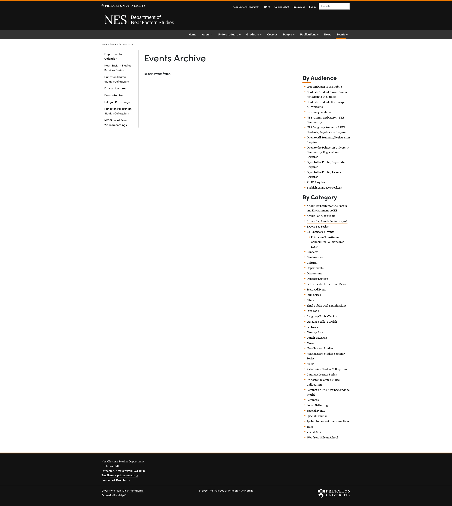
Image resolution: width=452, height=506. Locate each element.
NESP (310, 364)
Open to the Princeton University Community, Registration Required (328, 152)
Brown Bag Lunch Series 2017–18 (327, 221)
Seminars (313, 400)
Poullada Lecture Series (322, 374)
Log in (312, 6)
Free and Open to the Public (324, 86)
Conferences (315, 257)
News (327, 34)
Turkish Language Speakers (324, 187)
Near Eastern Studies (320, 348)
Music (310, 343)
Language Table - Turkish (322, 316)
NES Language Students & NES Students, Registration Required (327, 129)
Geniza (280, 6)
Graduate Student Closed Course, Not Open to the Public (327, 94)
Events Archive (113, 95)
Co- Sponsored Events (320, 232)
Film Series (314, 295)
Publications (308, 34)
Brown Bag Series (318, 226)
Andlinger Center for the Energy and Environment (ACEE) (327, 208)
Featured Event (316, 289)
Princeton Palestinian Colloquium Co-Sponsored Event (327, 242)
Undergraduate (228, 34)
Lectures (312, 327)
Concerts (312, 252)
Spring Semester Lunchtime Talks (328, 421)
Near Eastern (245, 6)
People (287, 34)
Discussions (314, 273)
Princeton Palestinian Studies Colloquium (118, 111)
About (206, 34)
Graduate (252, 34)
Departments (315, 268)
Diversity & (121, 490)
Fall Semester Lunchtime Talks (326, 284)
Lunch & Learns (317, 337)
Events (341, 34)
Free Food (313, 311)
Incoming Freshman (319, 112)
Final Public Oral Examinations (326, 305)
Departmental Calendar (113, 56)
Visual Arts (314, 432)
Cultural (312, 262)
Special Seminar (317, 416)
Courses (272, 34)
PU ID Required (316, 182)
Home (192, 34)
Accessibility (113, 495)
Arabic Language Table (321, 216)
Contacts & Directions (116, 480)
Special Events (316, 410)
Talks (310, 427)
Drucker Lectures (115, 88)
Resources (299, 6)
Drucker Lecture (317, 279)
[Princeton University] (124, 5)
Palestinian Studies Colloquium (327, 369)
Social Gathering (317, 405)
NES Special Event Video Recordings (115, 122)
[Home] (139, 22)
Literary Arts (315, 332)
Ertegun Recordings (117, 102)
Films (310, 300)
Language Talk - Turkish (322, 321)
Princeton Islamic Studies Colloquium (116, 79)
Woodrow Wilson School (322, 437)
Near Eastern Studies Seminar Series (117, 67)
